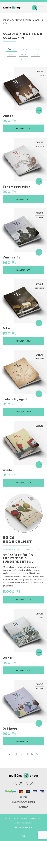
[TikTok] (32, 783)
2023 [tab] (23, 54)
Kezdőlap (8, 20)
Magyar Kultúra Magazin (27, 20)
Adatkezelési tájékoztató (23, 827)
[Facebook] (15, 783)
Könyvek (23, 797)
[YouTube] (21, 783)
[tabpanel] (23, 411)
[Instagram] (26, 783)
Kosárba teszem (23, 128)
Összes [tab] (11, 49)
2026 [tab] (24, 49)
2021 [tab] (23, 59)
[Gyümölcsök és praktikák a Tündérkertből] (23, 513)
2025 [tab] (36, 49)
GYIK (23, 836)
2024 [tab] (11, 54)
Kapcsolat (23, 807)
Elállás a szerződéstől (23, 823)
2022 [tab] (35, 54)
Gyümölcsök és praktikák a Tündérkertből (18, 558)
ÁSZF (23, 832)
